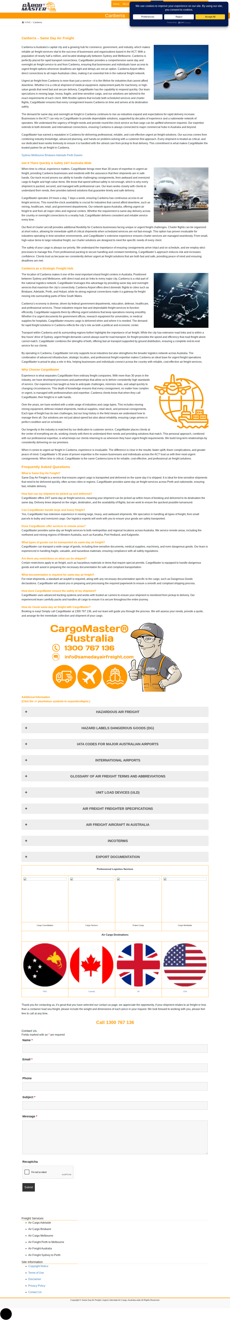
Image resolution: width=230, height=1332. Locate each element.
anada (92, 991)
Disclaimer (34, 1279)
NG (45, 991)
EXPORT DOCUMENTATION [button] (118, 857)
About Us (128, 4)
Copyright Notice (38, 1266)
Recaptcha (30, 1161)
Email (27, 1059)
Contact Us (35, 1292)
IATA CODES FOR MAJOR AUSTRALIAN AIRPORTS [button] (117, 744)
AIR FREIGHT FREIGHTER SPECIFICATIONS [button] (118, 808)
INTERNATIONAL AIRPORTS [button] (117, 760)
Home (116, 4)
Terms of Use (36, 1272)
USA (185, 991)
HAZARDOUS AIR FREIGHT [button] (117, 712)
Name (27, 1040)
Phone (27, 1078)
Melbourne (37, 155)
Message (29, 1116)
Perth (70, 155)
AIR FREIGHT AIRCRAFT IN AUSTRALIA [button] (117, 825)
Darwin (78, 155)
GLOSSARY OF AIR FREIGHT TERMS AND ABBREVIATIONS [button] (117, 776)
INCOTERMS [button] (118, 841)
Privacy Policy (36, 1285)
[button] (6, 1314)
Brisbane (50, 155)
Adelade (61, 155)
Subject (28, 1097)
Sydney (26, 155)
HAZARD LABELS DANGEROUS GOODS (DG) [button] (117, 728)
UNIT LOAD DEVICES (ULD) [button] (118, 792)
